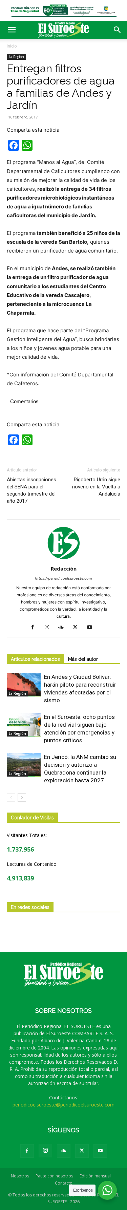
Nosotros (20, 1176)
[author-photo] (63, 559)
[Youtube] (92, 627)
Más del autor (83, 659)
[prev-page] (11, 797)
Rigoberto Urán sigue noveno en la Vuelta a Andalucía (96, 487)
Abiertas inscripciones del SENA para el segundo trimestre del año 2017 (31, 490)
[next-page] (22, 797)
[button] (11, 30)
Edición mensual (95, 1176)
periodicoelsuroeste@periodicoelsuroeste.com (63, 1104)
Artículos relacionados (35, 659)
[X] (77, 627)
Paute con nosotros (54, 1176)
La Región (16, 56)
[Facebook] (35, 627)
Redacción (64, 568)
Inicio (12, 46)
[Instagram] (49, 627)
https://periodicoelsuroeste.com (63, 578)
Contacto (63, 1183)
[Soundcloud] (63, 627)
